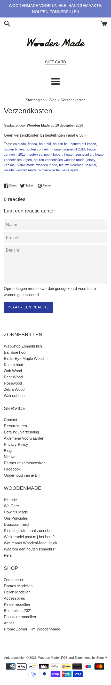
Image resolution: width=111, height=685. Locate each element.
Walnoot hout (15, 395)
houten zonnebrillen (78, 154)
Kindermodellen (17, 604)
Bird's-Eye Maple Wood (24, 358)
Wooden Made (49, 658)
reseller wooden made (20, 170)
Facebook (12, 469)
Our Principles (16, 518)
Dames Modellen (18, 586)
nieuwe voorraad (71, 165)
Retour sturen (15, 426)
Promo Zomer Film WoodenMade (32, 629)
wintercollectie (49, 170)
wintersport (70, 170)
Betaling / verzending (21, 432)
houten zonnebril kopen (45, 154)
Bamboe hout (15, 352)
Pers (8, 555)
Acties (9, 623)
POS (64, 658)
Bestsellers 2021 (18, 610)
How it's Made (16, 512)
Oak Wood (13, 371)
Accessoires (14, 598)
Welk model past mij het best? (29, 537)
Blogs (8, 450)
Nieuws (10, 457)
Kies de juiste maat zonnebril (28, 530)
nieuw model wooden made (37, 165)
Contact (10, 419)
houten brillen (14, 149)
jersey (90, 160)
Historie (10, 499)
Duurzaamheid (16, 524)
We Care (11, 506)
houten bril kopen (83, 144)
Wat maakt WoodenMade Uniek (30, 543)
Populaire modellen (20, 617)
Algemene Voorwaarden (24, 438)
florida (32, 144)
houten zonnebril (38, 149)
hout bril (45, 144)
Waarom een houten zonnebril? (30, 549)
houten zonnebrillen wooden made (59, 160)
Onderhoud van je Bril (22, 475)
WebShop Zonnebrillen (23, 346)
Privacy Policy (16, 444)
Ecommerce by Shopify (91, 658)
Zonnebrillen (14, 579)
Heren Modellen (17, 592)
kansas (9, 165)
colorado (19, 144)
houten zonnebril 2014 (68, 149)
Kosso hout (13, 364)
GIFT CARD (55, 62)
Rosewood (13, 383)
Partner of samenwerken (24, 463)
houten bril (60, 144)
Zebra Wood (14, 389)
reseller (90, 165)
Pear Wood (13, 377)
